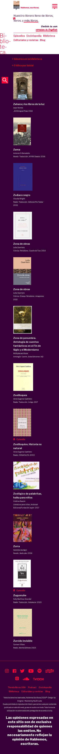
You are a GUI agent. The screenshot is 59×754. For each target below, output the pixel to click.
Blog (42, 40)
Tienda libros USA (17, 687)
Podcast (32, 687)
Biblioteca (49, 35)
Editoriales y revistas (26, 40)
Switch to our (46, 28)
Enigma (20, 701)
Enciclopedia (34, 35)
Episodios (19, 35)
